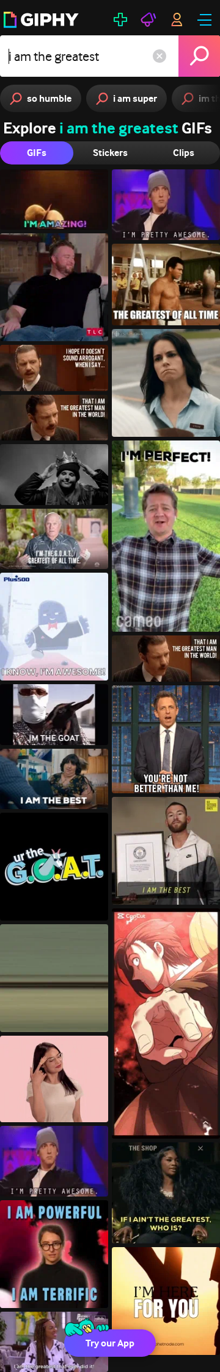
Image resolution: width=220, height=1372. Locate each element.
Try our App (110, 1343)
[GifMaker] (120, 19)
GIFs (36, 152)
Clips (183, 152)
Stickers (110, 152)
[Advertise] (148, 19)
